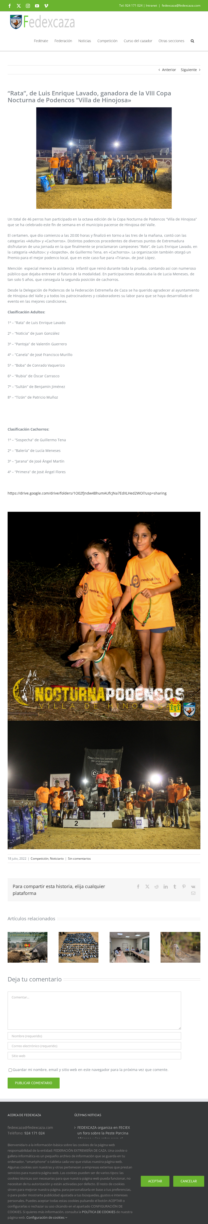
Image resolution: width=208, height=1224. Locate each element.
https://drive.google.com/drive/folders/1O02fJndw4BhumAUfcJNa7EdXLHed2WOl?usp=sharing (87, 493)
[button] (192, 40)
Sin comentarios (79, 858)
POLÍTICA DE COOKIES (98, 1212)
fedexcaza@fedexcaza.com (181, 5)
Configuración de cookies (45, 1217)
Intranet (151, 5)
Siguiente (189, 69)
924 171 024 (34, 1133)
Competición (39, 858)
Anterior (169, 69)
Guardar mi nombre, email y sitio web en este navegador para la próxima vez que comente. (90, 1069)
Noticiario (57, 858)
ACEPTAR (155, 1181)
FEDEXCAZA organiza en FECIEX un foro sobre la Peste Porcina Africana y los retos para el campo (103, 1136)
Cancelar (189, 1181)
